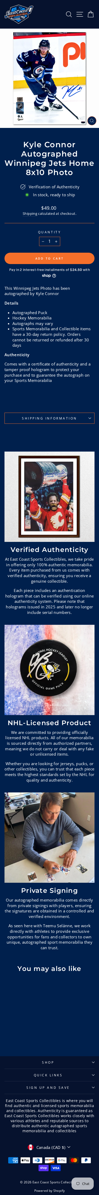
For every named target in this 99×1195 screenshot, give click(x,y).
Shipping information (49, 418)
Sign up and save (48, 1087)
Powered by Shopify (49, 1190)
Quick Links (48, 1075)
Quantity (49, 232)
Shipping (30, 213)
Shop (48, 1062)
